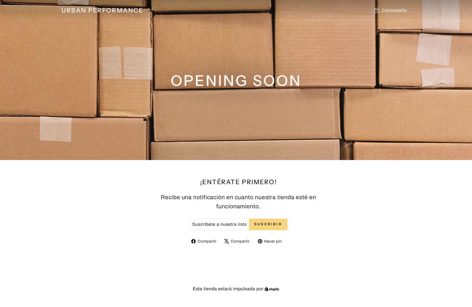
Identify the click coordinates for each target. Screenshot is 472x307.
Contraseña (394, 10)
